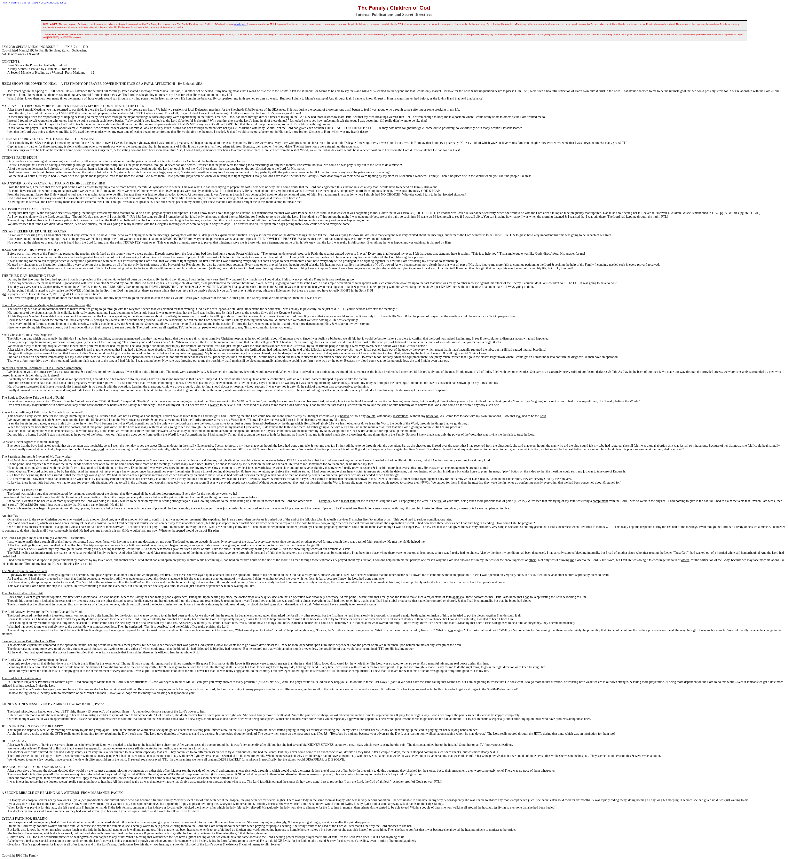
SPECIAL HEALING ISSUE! (54, 3)
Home (6, 3)
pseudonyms (240, 24)
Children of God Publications (24, 3)
